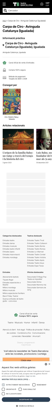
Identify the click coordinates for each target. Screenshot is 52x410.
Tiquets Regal (8, 280)
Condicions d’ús (24, 333)
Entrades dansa (9, 243)
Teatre (10, 322)
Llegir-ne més (30, 376)
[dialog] (26, 385)
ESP (47, 5)
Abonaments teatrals (11, 277)
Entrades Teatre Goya (35, 263)
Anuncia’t (36, 336)
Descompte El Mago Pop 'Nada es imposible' (36, 278)
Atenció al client (9, 329)
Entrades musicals (10, 246)
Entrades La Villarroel (35, 252)
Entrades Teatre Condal (36, 254)
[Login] (41, 4)
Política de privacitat (34, 329)
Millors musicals (9, 290)
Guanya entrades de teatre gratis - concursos (13, 300)
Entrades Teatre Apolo (35, 260)
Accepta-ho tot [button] (26, 399)
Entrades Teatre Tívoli (35, 240)
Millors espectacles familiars (14, 293)
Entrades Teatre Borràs (36, 246)
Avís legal (21, 329)
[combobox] (28, 10)
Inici (4, 21)
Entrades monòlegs (10, 257)
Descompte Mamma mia (36, 285)
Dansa (42, 322)
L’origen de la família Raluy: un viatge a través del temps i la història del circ (18, 155)
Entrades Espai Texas (35, 266)
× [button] (49, 364)
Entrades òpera (8, 252)
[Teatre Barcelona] (23, 4)
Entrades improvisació (11, 254)
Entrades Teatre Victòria (36, 257)
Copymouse (26, 345)
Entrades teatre (8, 240)
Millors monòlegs (9, 287)
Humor (27, 322)
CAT (47, 3)
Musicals (19, 322)
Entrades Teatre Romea (36, 249)
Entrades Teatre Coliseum (37, 243)
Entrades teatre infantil (11, 249)
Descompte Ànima (34, 282)
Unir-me (26, 360)
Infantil (34, 322)
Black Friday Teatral (10, 296)
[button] (26, 379)
